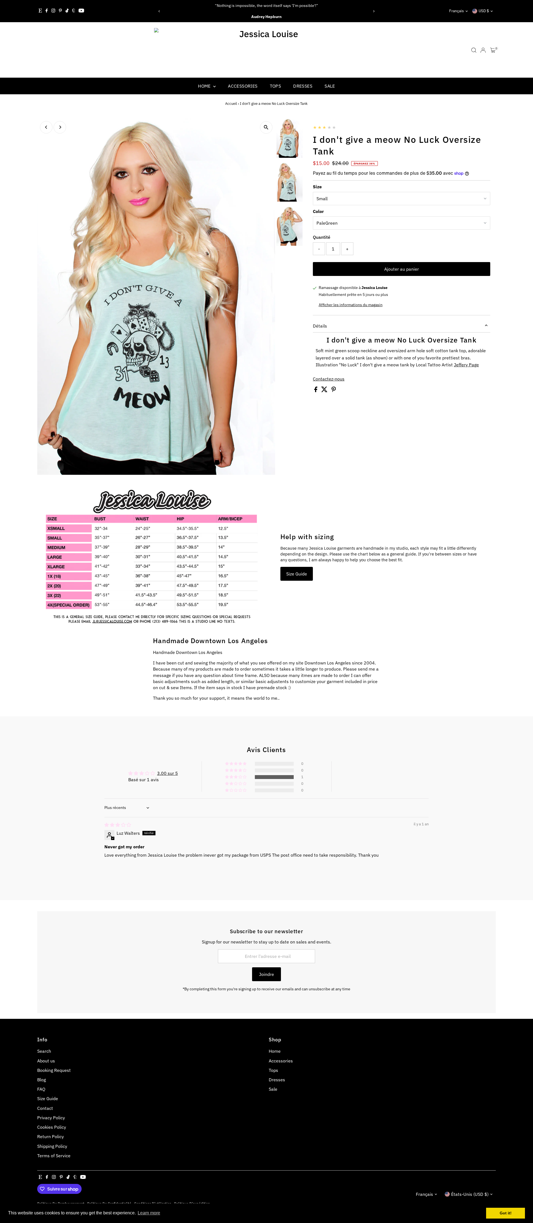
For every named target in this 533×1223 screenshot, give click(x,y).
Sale (330, 86)
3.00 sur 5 (167, 773)
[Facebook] (46, 11)
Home (205, 86)
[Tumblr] (74, 11)
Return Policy (50, 1136)
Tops (275, 86)
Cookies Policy (51, 1127)
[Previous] (159, 11)
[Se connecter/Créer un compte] (483, 50)
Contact (45, 1108)
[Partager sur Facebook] (316, 390)
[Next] (374, 11)
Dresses (302, 86)
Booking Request (54, 1070)
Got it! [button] (506, 1213)
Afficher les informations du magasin (351, 305)
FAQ (41, 1089)
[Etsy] (40, 11)
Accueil (231, 103)
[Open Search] (473, 50)
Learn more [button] (149, 1213)
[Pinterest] (60, 11)
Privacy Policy (51, 1117)
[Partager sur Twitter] (325, 390)
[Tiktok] (67, 11)
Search (44, 1051)
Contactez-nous (329, 379)
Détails (320, 326)
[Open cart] (493, 50)
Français (456, 10)
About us (46, 1061)
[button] (236, 777)
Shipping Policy (52, 1146)
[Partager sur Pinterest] (333, 390)
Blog (41, 1079)
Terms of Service (54, 1155)
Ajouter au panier (401, 269)
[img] (117, 825)
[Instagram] (53, 11)
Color (318, 211)
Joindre (266, 974)
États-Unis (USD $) (470, 1194)
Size (317, 186)
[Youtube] (81, 11)
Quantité (321, 237)
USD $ (484, 10)
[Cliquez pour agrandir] (266, 127)
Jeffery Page (466, 364)
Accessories (242, 86)
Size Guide (296, 574)
